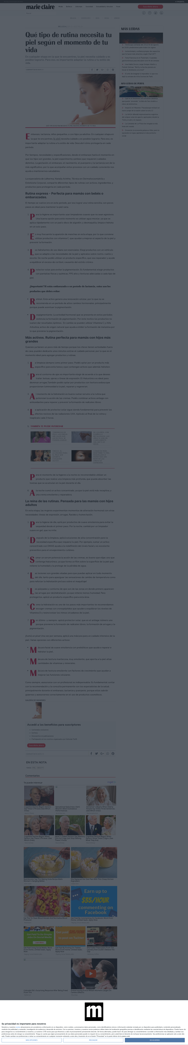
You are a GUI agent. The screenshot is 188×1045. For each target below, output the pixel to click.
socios (18, 1027)
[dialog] (94, 1022)
